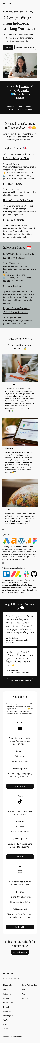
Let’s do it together (20, 952)
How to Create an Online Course (18, 200)
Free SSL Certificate (12, 183)
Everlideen (7, 3)
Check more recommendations (20, 680)
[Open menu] (35, 3)
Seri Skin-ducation (12, 285)
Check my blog (20, 927)
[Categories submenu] (11, 993)
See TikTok (20, 857)
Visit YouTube (20, 786)
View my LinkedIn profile (25, 47)
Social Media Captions (13, 219)
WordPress (18, 1036)
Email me (8, 47)
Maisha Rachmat (12, 638)
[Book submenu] (26, 989)
